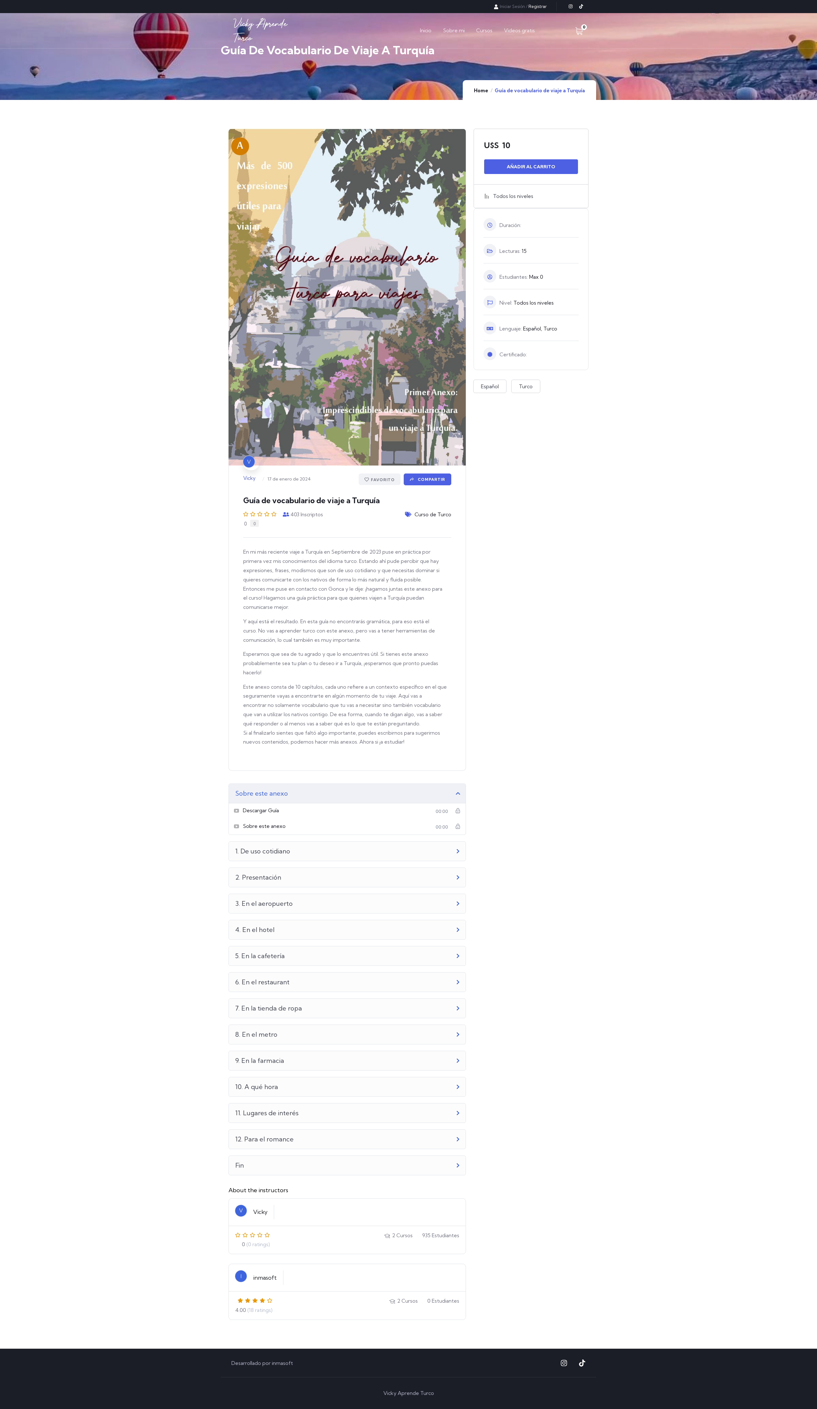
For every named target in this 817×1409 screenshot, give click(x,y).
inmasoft (265, 1277)
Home (481, 90)
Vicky (249, 478)
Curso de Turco (433, 514)
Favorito (383, 479)
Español (490, 386)
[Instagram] (570, 6)
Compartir (430, 479)
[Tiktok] (581, 6)
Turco (526, 386)
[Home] (260, 30)
